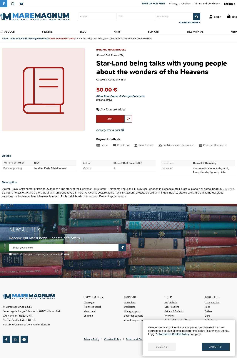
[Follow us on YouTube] (21, 3)
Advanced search (92, 307)
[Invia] (122, 247)
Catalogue (89, 302)
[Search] (196, 16)
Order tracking (171, 307)
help (234, 32)
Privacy (173, 4)
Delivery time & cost (108, 130)
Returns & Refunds (173, 311)
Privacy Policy (91, 339)
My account (90, 311)
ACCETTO (215, 347)
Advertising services (134, 320)
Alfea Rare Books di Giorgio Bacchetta (29, 38)
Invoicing (168, 315)
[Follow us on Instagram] (12, 3)
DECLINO (162, 347)
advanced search (189, 22)
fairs (117, 32)
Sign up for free (153, 4)
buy (110, 119)
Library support (131, 311)
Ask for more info (111, 109)
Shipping (88, 315)
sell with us (195, 32)
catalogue (7, 32)
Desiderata (129, 307)
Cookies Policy (112, 339)
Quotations (130, 302)
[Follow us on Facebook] (3, 3)
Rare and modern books (63, 38)
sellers (47, 32)
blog (83, 32)
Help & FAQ (170, 302)
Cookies (186, 4)
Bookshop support (133, 315)
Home (5, 38)
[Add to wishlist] (128, 119)
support (153, 32)
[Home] (34, 16)
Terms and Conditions (207, 4)
